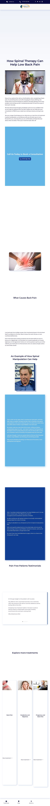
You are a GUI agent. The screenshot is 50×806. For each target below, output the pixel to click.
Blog (19, 803)
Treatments (6, 803)
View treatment (6, 758)
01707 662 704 (26, 159)
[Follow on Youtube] (37, 2)
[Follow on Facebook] (35, 2)
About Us (31, 803)
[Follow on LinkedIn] (40, 2)
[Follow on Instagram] (42, 2)
